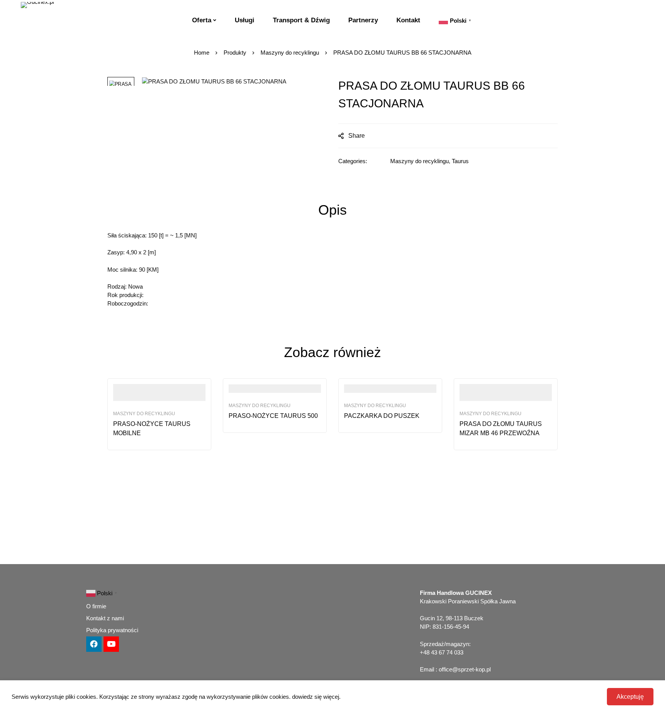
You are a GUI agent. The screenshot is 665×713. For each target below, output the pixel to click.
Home (201, 52)
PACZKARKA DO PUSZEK (381, 415)
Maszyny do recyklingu (290, 52)
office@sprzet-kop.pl (465, 669)
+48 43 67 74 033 (441, 652)
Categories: (352, 161)
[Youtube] (111, 644)
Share (356, 135)
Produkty (235, 52)
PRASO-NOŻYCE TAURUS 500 (273, 415)
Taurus (460, 161)
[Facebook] (94, 644)
